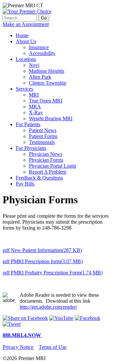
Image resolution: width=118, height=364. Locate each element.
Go (44, 17)
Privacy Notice (18, 347)
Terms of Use (53, 347)
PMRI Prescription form (43, 261)
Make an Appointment (26, 24)
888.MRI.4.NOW (22, 335)
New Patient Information (42, 250)
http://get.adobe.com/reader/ (48, 307)
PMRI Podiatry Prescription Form (53, 272)
